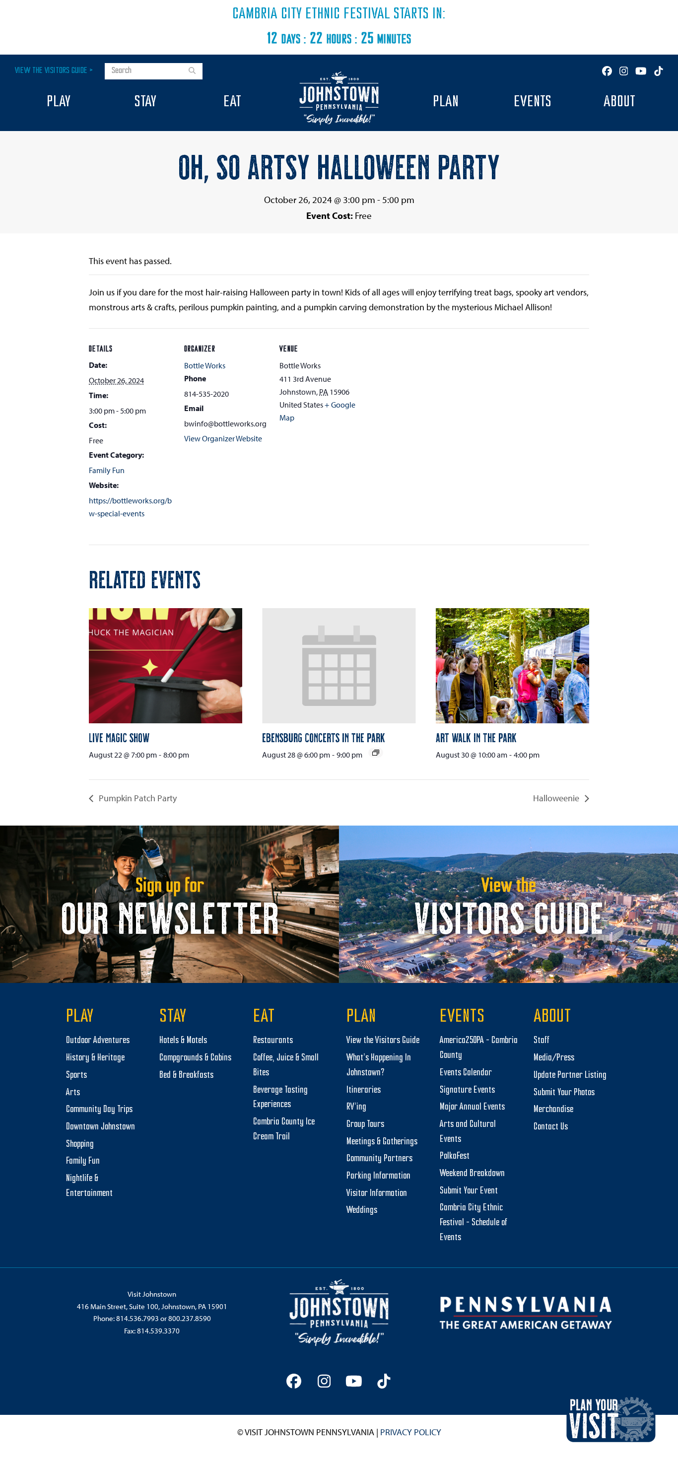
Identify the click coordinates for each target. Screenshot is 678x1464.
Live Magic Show (119, 737)
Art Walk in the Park (476, 737)
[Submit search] (192, 71)
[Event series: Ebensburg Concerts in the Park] (375, 753)
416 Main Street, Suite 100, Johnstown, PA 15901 (152, 1306)
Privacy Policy (410, 1432)
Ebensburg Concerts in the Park (323, 737)
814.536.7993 (137, 1318)
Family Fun (107, 470)
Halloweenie (557, 798)
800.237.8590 (189, 1318)
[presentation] (165, 665)
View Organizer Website (223, 438)
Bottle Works (204, 365)
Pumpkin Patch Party (137, 798)
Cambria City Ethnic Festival (311, 14)
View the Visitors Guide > (54, 71)
